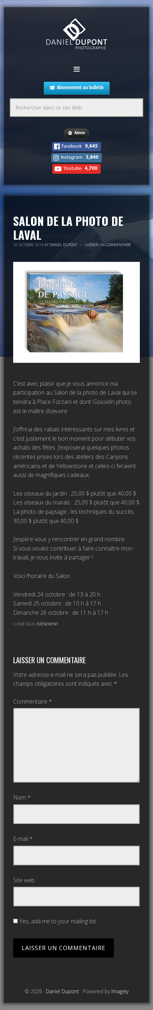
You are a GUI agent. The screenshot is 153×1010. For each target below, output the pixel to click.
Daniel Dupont (76, 35)
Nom (22, 797)
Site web (24, 880)
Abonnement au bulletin (80, 87)
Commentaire (32, 701)
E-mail (23, 839)
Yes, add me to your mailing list (57, 921)
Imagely (119, 991)
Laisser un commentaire (108, 244)
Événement (47, 623)
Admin (79, 133)
